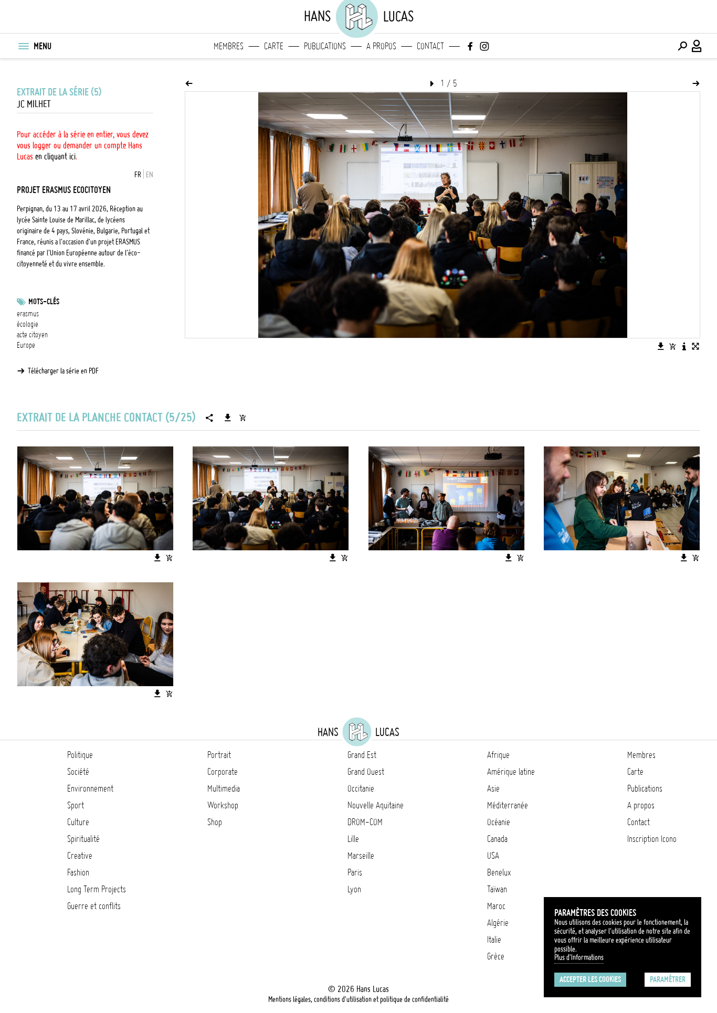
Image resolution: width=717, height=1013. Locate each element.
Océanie (498, 822)
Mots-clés (43, 301)
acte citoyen (32, 334)
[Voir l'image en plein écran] (695, 346)
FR (137, 174)
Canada (497, 839)
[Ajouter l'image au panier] (672, 346)
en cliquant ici (55, 156)
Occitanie (360, 788)
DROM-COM (365, 822)
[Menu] (23, 46)
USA (493, 855)
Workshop (222, 805)
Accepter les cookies (590, 979)
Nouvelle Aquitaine (375, 805)
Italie (494, 939)
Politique (80, 755)
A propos (381, 46)
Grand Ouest (365, 771)
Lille (353, 839)
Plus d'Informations (579, 957)
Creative (79, 855)
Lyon (354, 889)
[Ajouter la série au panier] (242, 417)
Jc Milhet (34, 104)
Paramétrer (668, 979)
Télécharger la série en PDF (63, 371)
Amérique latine (511, 771)
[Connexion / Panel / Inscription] (697, 46)
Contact (430, 46)
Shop (214, 822)
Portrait (219, 755)
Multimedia (223, 788)
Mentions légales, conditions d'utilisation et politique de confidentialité (358, 999)
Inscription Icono (652, 839)
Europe (26, 345)
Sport (75, 805)
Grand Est (361, 755)
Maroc (496, 906)
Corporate (222, 771)
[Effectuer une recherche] (682, 46)
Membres (229, 46)
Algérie (498, 923)
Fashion (78, 872)
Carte (273, 46)
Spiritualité (83, 839)
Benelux (499, 872)
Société (78, 771)
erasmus (28, 313)
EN (149, 174)
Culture (78, 822)
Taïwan (497, 889)
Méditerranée (507, 805)
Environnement (90, 788)
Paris (354, 872)
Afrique (498, 755)
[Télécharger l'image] (661, 346)
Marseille (360, 855)
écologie (27, 324)
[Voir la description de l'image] (684, 346)
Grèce (495, 956)
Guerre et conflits (94, 906)
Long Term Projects (96, 889)
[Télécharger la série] (228, 417)
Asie (493, 788)
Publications (325, 46)
